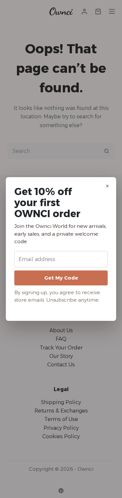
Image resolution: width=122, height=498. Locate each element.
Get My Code (61, 278)
